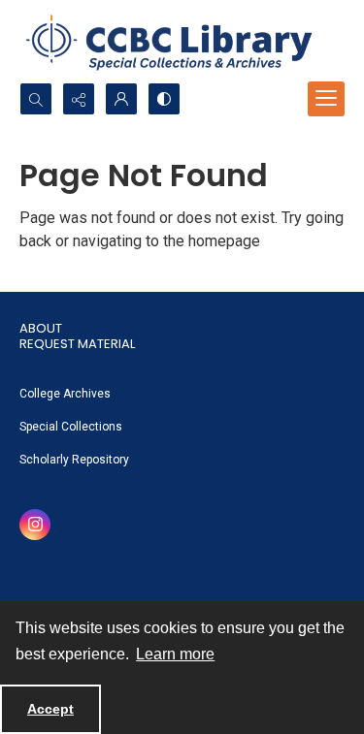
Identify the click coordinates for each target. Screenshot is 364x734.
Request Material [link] (77, 344)
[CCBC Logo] (182, 41)
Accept (50, 709)
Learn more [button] (175, 654)
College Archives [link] (65, 393)
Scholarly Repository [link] (74, 459)
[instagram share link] (34, 524)
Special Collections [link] (70, 426)
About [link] (40, 328)
